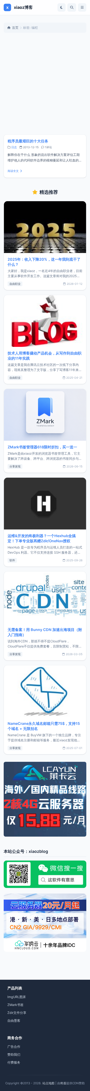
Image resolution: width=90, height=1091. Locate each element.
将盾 (63, 1083)
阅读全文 (13, 171)
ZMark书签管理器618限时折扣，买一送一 (42, 447)
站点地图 (48, 1083)
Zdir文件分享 (16, 1013)
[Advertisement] (45, 83)
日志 (14, 147)
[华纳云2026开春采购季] (45, 923)
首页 (15, 28)
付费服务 (13, 1062)
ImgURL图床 (16, 997)
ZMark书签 (15, 1005)
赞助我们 (13, 1054)
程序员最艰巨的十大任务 (28, 141)
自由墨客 (13, 1020)
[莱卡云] (45, 799)
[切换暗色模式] (61, 7)
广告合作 (13, 1046)
